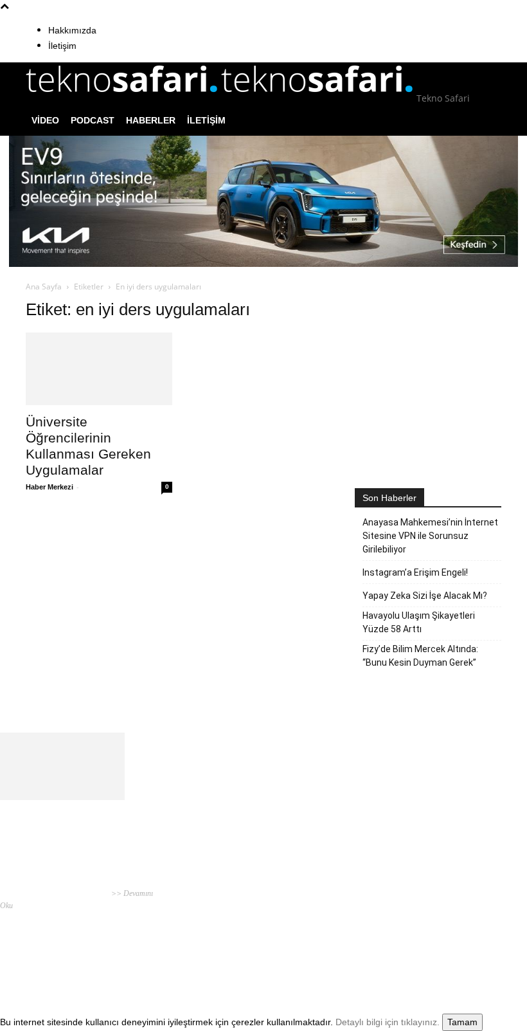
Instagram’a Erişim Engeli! (415, 572)
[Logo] (123, 98)
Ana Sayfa (44, 286)
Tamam (462, 1022)
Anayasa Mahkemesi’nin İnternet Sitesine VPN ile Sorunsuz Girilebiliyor (430, 535)
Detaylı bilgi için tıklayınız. (387, 1022)
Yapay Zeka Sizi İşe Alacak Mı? (424, 595)
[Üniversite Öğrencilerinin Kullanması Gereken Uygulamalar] (99, 369)
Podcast (92, 120)
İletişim (62, 46)
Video (45, 120)
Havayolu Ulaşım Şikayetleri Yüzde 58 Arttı (418, 622)
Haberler (150, 120)
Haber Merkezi (49, 487)
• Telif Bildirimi (455, 914)
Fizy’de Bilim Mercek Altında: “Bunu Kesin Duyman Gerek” (420, 656)
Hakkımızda (72, 30)
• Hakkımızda (409, 914)
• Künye (376, 914)
